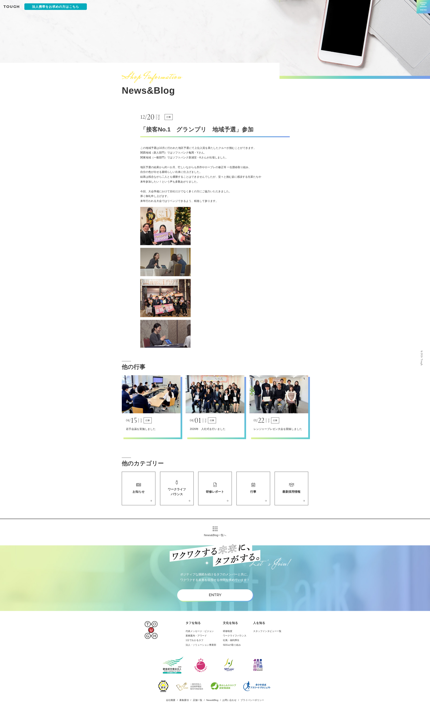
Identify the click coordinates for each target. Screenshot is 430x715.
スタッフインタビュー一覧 (267, 631)
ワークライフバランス (234, 635)
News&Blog (212, 700)
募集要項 (184, 700)
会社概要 (170, 700)
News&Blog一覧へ (215, 535)
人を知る (259, 623)
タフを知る (193, 623)
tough (11, 6)
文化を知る (230, 623)
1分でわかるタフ (194, 640)
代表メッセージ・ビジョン (200, 631)
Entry (215, 595)
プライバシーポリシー (252, 700)
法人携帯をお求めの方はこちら (55, 6)
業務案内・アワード (196, 635)
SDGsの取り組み (232, 645)
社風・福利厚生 (231, 640)
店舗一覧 (197, 700)
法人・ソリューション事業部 (201, 645)
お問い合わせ (229, 700)
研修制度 (227, 631)
